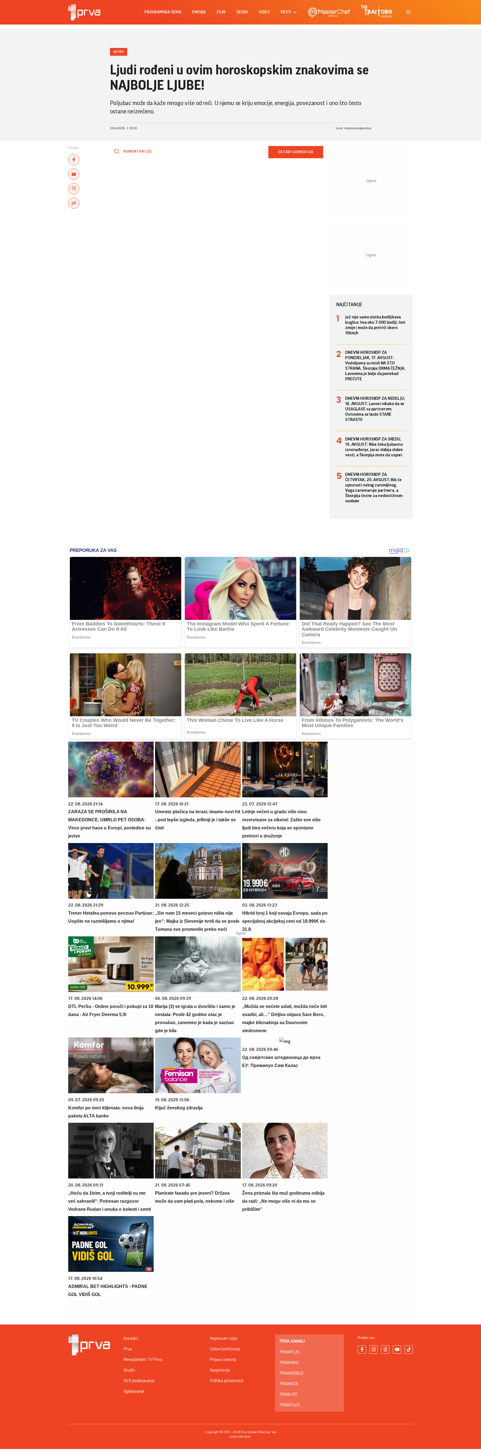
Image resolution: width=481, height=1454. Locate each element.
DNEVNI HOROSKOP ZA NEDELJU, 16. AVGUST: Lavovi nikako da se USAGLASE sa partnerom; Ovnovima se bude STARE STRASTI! (375, 409)
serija (242, 12)
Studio (129, 1370)
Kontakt (131, 1338)
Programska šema (162, 12)
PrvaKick (289, 1384)
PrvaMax (289, 1362)
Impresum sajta (223, 1338)
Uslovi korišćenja (225, 1349)
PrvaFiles (290, 1405)
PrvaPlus (289, 1352)
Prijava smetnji (223, 1359)
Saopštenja (220, 1370)
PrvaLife (289, 1394)
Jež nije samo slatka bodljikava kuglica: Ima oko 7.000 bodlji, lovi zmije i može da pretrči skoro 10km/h (375, 325)
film (221, 12)
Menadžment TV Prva (143, 1359)
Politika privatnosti (226, 1381)
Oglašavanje (134, 1391)
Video (264, 12)
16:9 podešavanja (139, 1381)
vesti (286, 12)
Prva (128, 1349)
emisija (199, 12)
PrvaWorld (291, 1373)
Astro (118, 51)
